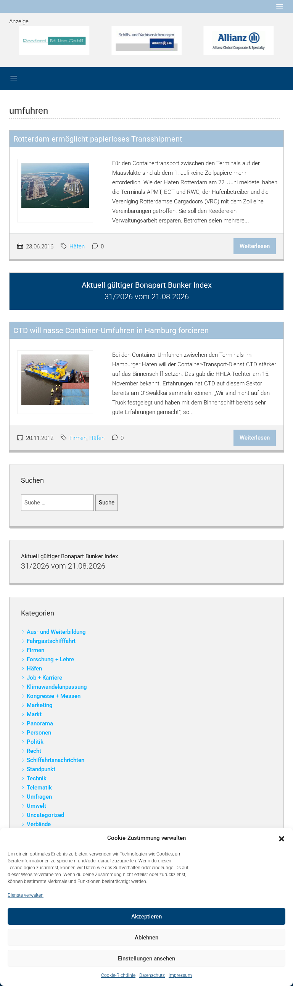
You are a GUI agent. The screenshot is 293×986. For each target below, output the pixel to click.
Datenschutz (152, 975)
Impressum (180, 975)
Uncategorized (45, 815)
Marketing (40, 705)
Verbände (39, 824)
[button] (281, 838)
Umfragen (39, 796)
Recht (34, 751)
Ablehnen (146, 937)
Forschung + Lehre (50, 659)
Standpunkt (41, 769)
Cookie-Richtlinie (118, 975)
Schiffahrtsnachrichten (55, 760)
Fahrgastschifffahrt (51, 641)
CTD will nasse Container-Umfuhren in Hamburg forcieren (111, 330)
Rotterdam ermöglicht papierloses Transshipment (97, 138)
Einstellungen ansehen (146, 958)
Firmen (78, 438)
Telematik (39, 787)
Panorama (40, 723)
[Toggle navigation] (279, 6)
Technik (37, 778)
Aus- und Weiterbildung (56, 631)
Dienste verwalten (25, 895)
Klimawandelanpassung (57, 686)
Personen (39, 732)
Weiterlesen (255, 246)
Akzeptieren (146, 916)
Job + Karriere (44, 677)
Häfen (77, 246)
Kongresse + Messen (53, 696)
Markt (34, 714)
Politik (35, 741)
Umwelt (36, 805)
